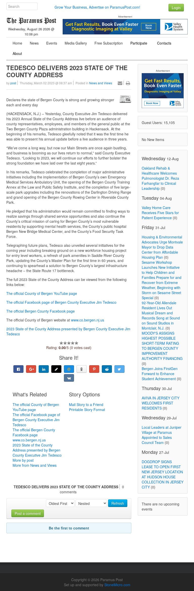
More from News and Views (35, 465)
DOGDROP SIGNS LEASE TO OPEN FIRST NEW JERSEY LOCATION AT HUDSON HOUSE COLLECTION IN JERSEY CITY (162, 474)
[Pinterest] (94, 369)
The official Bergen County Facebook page (40, 311)
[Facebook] (18, 369)
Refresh (117, 503)
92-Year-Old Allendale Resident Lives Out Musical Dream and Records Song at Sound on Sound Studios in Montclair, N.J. (161, 315)
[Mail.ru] (69, 369)
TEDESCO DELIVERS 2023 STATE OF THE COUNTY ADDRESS (67, 71)
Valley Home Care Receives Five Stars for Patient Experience (160, 212)
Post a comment (28, 513)
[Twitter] (119, 369)
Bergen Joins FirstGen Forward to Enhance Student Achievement (160, 373)
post (13, 83)
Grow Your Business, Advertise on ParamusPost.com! (97, 7)
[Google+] (31, 369)
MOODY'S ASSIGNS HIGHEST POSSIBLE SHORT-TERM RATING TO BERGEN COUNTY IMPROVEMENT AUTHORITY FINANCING (162, 346)
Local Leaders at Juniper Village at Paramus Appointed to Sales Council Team (161, 435)
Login (176, 7)
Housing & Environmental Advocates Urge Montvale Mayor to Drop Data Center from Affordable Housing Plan (162, 247)
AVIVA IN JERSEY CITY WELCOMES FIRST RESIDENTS (160, 403)
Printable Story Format (87, 409)
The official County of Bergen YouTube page (41, 293)
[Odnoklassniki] (82, 369)
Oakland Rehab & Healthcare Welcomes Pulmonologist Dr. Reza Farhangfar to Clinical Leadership (160, 178)
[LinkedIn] (44, 369)
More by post (23, 460)
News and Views (100, 83)
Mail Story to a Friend (86, 404)
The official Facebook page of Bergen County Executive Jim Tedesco (61, 302)
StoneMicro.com (117, 584)
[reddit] (107, 369)
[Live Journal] (56, 369)
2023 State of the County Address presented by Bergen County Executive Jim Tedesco (37, 450)
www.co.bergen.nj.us (87, 319)
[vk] (69, 378)
